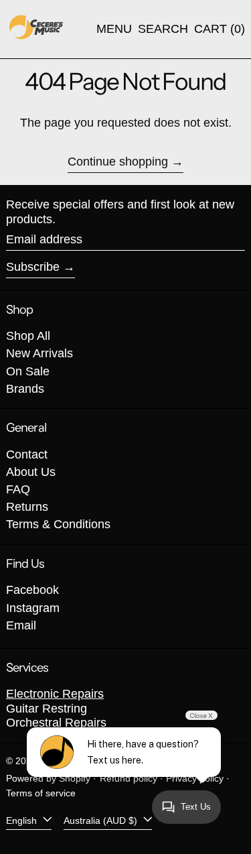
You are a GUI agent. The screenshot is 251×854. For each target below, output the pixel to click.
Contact (27, 454)
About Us (31, 472)
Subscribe (33, 266)
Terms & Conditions (58, 524)
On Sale (28, 371)
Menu (114, 29)
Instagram (33, 608)
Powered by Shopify (48, 778)
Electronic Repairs (55, 693)
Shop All (28, 336)
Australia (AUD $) (102, 819)
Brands (25, 388)
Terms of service (41, 793)
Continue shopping (118, 161)
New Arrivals (39, 353)
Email (21, 625)
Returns (27, 506)
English (22, 819)
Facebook (32, 590)
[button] (163, 29)
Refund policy (128, 778)
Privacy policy (195, 778)
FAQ (18, 489)
